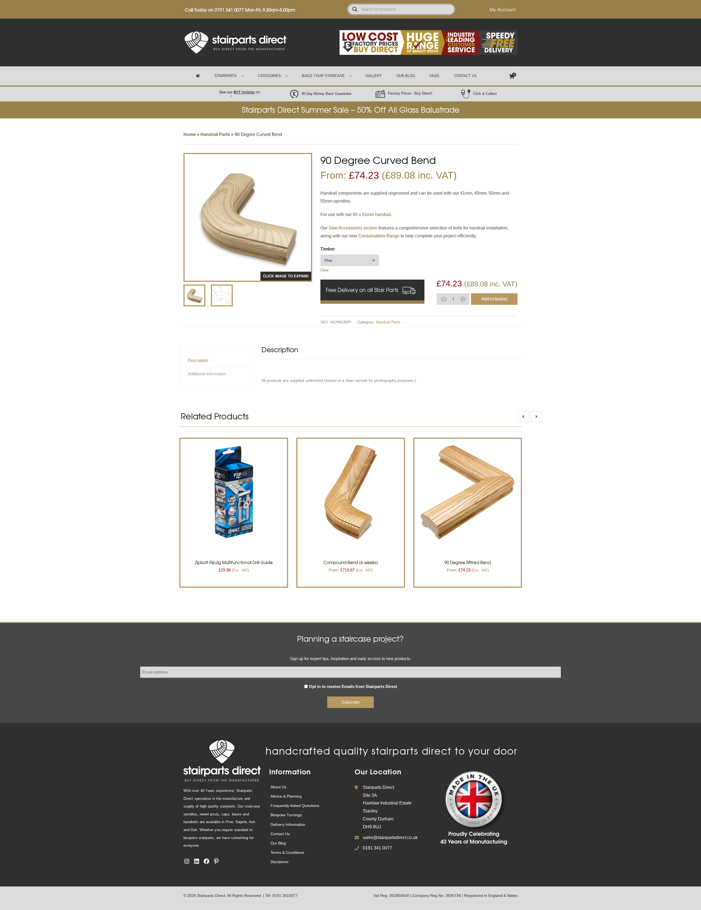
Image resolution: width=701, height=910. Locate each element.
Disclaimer (280, 862)
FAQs (434, 76)
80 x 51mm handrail (372, 214)
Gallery (374, 76)
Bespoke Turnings (286, 815)
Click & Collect (485, 94)
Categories (269, 76)
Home (189, 134)
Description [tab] (198, 360)
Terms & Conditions (287, 852)
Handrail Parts (215, 134)
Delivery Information (288, 824)
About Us (278, 787)
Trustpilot (239, 90)
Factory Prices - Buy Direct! (410, 93)
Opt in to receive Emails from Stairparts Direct (353, 686)
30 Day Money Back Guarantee (326, 94)
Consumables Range (379, 236)
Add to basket (494, 299)
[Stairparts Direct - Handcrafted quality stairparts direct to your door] (235, 42)
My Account (503, 9)
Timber (327, 249)
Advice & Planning (286, 796)
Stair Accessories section (353, 228)
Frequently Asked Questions (295, 805)
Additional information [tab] (207, 373)
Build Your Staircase (323, 76)
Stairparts (225, 76)
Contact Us (465, 76)
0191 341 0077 (229, 9)
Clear (324, 270)
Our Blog (406, 76)
